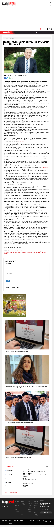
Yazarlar (22, 507)
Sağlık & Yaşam (22, 513)
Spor (16, 509)
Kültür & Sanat (17, 512)
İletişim (39, 520)
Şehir (29, 501)
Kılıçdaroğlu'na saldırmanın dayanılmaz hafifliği (34, 471)
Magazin (22, 501)
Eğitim (29, 507)
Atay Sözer (25, 481)
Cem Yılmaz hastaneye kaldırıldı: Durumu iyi (16, 32)
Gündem (12, 38)
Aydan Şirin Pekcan (27, 473)
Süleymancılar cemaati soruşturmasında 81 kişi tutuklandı (19, 422)
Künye (44, 520)
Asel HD (24, 478)
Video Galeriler (36, 515)
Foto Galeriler (36, 511)
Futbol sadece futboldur (28, 483)
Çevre (29, 505)
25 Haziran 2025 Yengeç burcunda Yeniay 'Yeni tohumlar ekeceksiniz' (36, 475)
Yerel (22, 509)
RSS (51, 521)
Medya (29, 509)
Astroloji (36, 503)
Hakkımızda (32, 520)
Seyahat (30, 503)
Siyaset (16, 503)
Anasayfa (6, 38)
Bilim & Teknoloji (23, 504)
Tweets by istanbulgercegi (11, 492)
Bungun (24, 486)
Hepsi (47, 466)
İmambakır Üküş (26, 470)
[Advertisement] (27, 18)
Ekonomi (17, 505)
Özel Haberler (36, 508)
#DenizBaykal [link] (21, 141)
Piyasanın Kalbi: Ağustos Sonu (29, 479)
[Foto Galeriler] (40, 29)
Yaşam (29, 511)
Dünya (16, 507)
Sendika (36, 501)
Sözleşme (49, 520)
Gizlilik (45, 521)
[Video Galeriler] (45, 29)
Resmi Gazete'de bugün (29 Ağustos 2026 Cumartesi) (18, 457)
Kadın (22, 511)
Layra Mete (25, 485)
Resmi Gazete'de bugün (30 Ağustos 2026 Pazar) (17, 351)
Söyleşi (35, 505)
